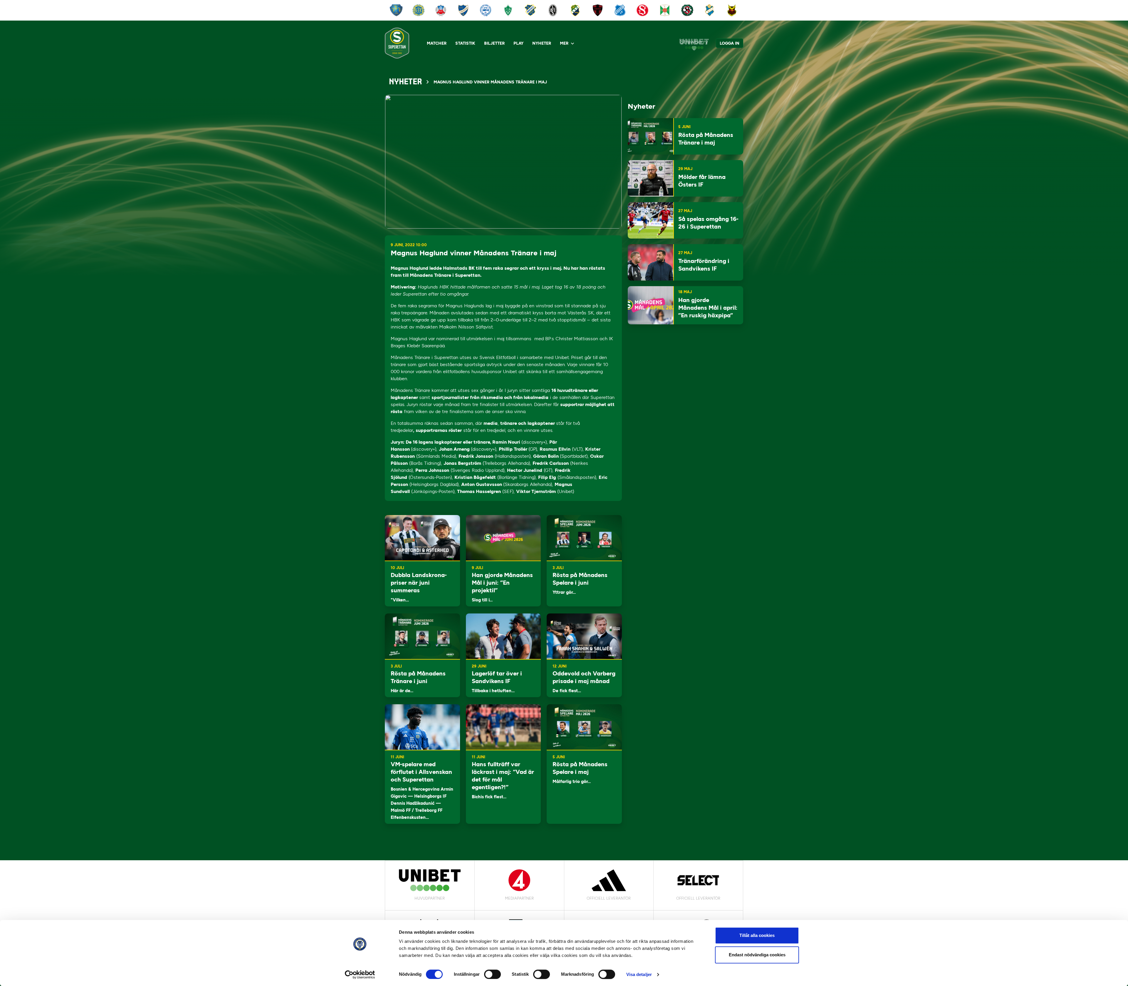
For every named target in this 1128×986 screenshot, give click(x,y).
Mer (564, 43)
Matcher (436, 43)
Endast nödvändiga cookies (757, 954)
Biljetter (494, 43)
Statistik (465, 43)
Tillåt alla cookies (757, 935)
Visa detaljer (639, 974)
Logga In (729, 43)
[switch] (492, 974)
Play (518, 43)
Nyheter (541, 43)
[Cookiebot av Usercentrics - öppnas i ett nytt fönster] (360, 974)
